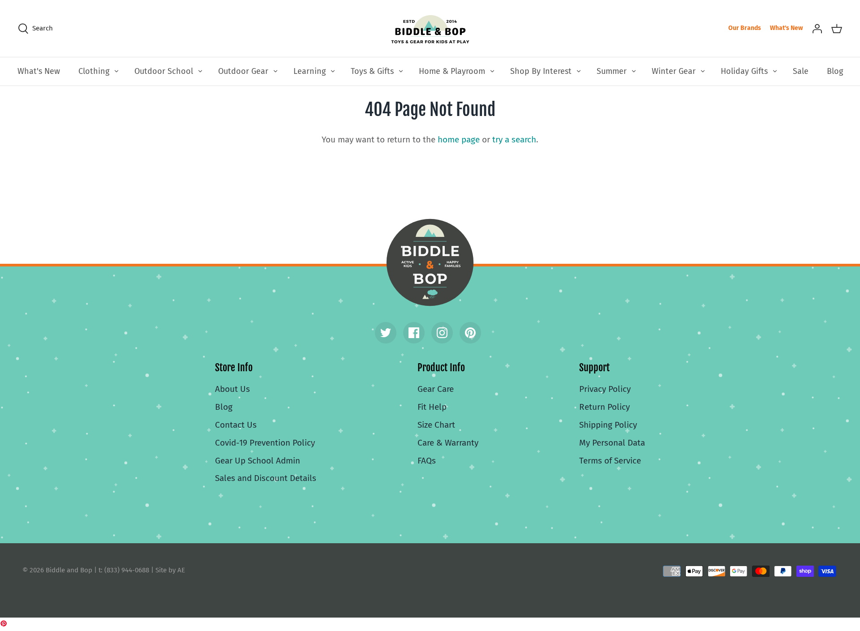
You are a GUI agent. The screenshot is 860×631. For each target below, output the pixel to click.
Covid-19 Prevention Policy (265, 443)
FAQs (426, 460)
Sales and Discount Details (265, 478)
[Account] (817, 28)
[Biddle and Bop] (430, 28)
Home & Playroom (452, 71)
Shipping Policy (608, 425)
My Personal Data (612, 443)
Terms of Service (610, 460)
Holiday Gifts (744, 71)
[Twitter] (385, 332)
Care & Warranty (447, 443)
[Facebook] (414, 332)
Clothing (93, 71)
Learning (309, 71)
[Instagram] (442, 332)
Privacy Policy (605, 389)
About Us (232, 389)
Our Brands (744, 28)
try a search (514, 139)
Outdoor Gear (243, 71)
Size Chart (436, 425)
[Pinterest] (470, 332)
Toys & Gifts (372, 71)
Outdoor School (163, 71)
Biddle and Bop (430, 262)
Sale (800, 71)
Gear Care (435, 389)
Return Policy (604, 407)
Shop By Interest (541, 71)
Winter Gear (674, 71)
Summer (612, 71)
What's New (786, 28)
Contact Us (236, 425)
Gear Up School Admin (257, 460)
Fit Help (432, 407)
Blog (835, 71)
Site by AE (170, 570)
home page (459, 139)
